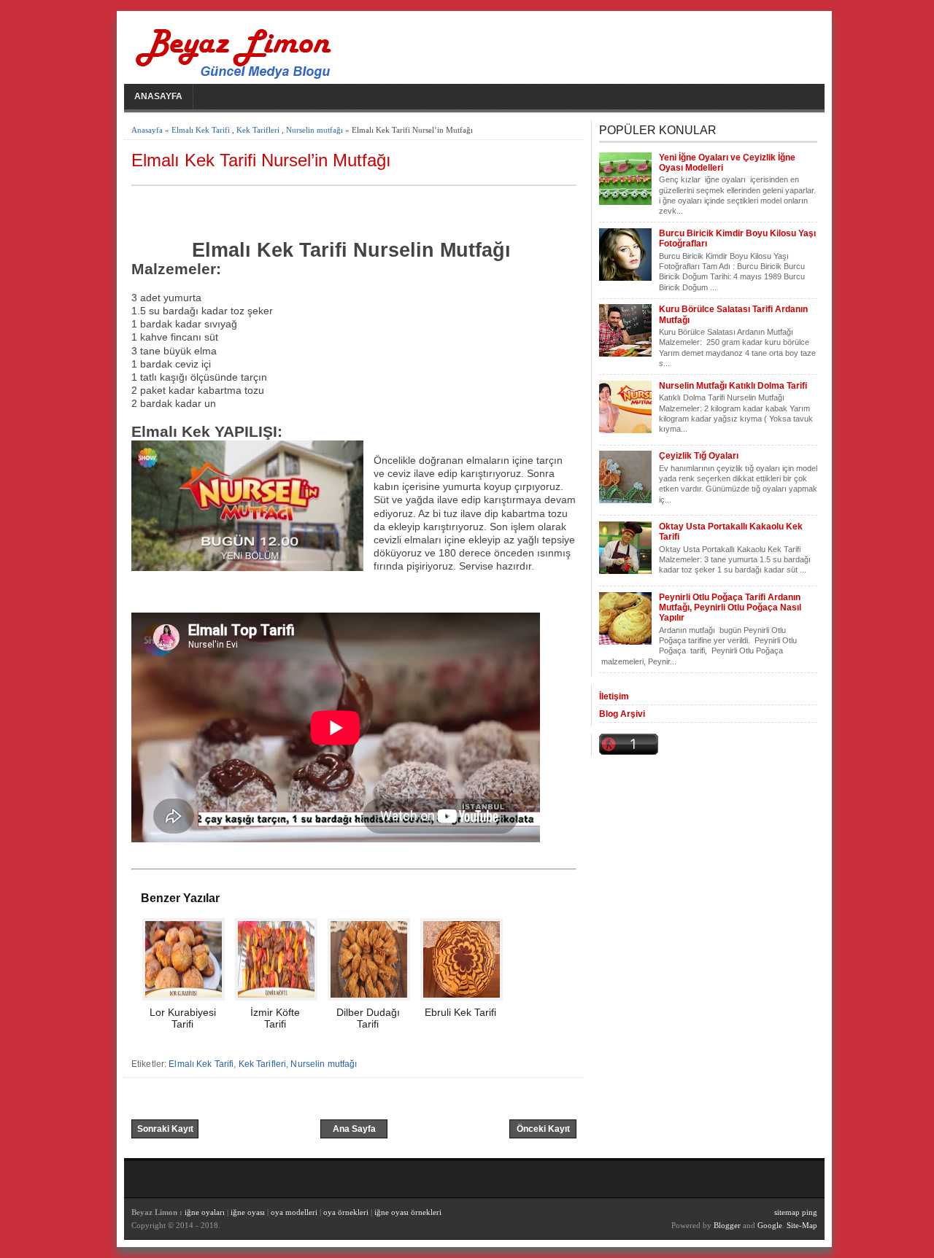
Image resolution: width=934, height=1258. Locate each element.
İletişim (614, 696)
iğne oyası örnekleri (407, 1212)
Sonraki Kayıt (165, 1129)
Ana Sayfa (354, 1129)
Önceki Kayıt (543, 1129)
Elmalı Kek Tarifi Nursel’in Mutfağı (261, 160)
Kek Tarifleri (257, 129)
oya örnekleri (345, 1212)
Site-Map (802, 1225)
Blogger (727, 1225)
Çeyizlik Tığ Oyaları (698, 456)
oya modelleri (294, 1212)
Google (769, 1225)
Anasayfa (158, 96)
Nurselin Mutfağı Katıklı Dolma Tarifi (733, 386)
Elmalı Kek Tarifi (200, 129)
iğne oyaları (205, 1212)
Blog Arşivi (622, 714)
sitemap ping (795, 1212)
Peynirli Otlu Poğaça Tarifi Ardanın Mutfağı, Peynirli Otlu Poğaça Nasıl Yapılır (730, 608)
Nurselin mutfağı (314, 129)
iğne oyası (249, 1212)
